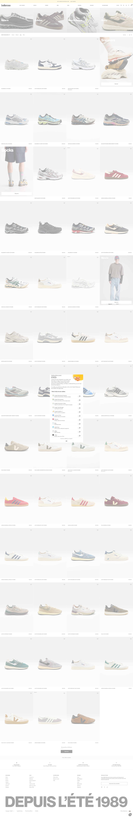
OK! (66, 441)
